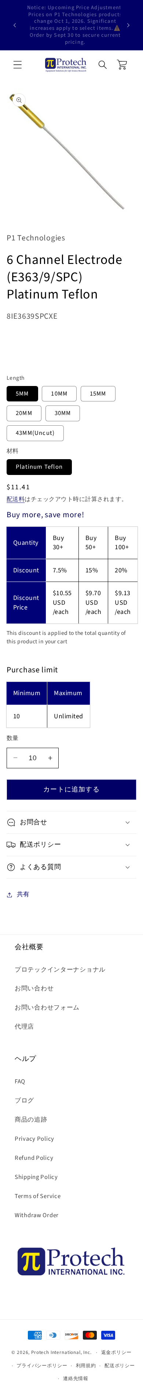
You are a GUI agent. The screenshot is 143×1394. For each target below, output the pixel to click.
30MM (63, 413)
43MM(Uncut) (35, 433)
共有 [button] (23, 894)
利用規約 (86, 1365)
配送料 (16, 499)
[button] (17, 65)
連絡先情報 (75, 1378)
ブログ (24, 1100)
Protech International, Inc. (61, 1352)
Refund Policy (34, 1158)
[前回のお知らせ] (15, 25)
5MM (22, 393)
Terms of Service (38, 1196)
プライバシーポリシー (41, 1365)
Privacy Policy (34, 1138)
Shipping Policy (36, 1177)
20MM (24, 413)
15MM (98, 393)
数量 (13, 738)
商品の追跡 (31, 1119)
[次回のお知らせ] (128, 25)
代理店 (24, 1026)
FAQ (20, 1081)
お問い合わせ (34, 988)
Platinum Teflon (39, 466)
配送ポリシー (119, 1365)
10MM (59, 393)
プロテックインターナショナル (60, 969)
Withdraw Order (37, 1215)
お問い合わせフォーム (47, 1007)
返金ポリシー (116, 1352)
